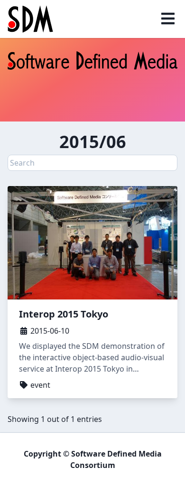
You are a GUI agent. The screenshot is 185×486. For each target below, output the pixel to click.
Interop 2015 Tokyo (63, 314)
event (39, 385)
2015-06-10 (48, 331)
